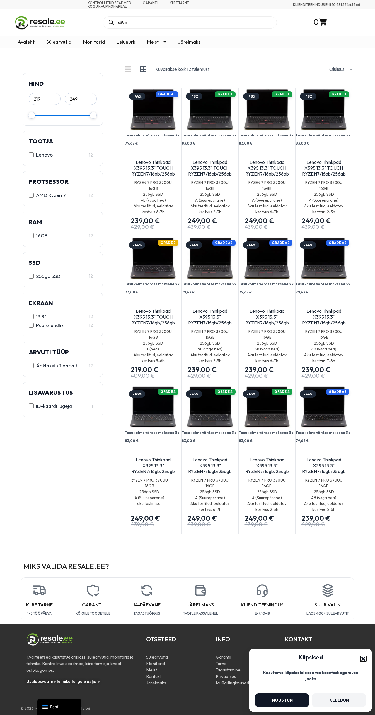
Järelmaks (189, 42)
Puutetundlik (50, 325)
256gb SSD (48, 276)
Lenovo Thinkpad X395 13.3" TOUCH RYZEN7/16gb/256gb (153, 168)
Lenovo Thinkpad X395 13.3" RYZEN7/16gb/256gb (210, 317)
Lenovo (44, 155)
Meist (153, 42)
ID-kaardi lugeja (54, 406)
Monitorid (94, 42)
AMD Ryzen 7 (51, 195)
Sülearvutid (58, 42)
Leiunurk (126, 42)
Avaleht (26, 42)
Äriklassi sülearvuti (57, 365)
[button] (363, 659)
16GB (41, 235)
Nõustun (282, 700)
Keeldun (339, 700)
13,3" (41, 316)
